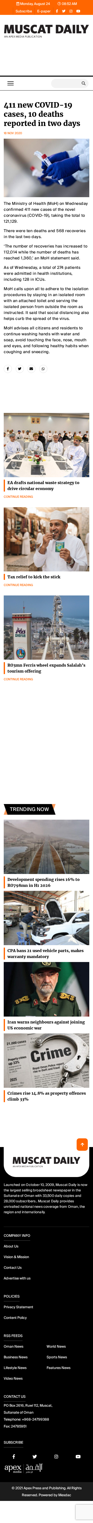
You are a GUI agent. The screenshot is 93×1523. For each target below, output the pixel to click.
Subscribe (24, 11)
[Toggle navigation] (10, 83)
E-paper (44, 11)
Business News (16, 1357)
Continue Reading (18, 497)
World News (56, 1346)
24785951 (19, 1426)
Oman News (13, 1346)
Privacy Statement (18, 1307)
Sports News (57, 1357)
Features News (58, 1368)
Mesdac (64, 1495)
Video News (13, 1378)
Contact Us (13, 1267)
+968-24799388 (35, 1419)
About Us (11, 1246)
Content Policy (15, 1317)
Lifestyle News (15, 1368)
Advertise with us (17, 1278)
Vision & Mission (16, 1257)
